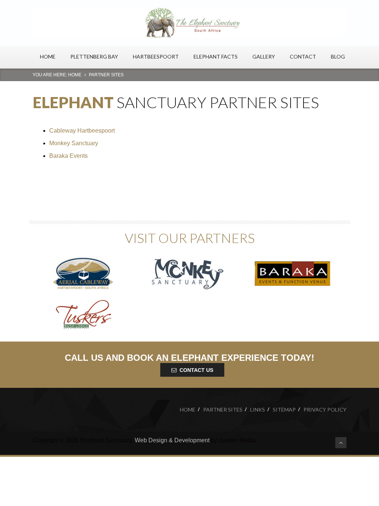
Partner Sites (222, 409)
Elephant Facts (216, 56)
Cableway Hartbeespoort (82, 130)
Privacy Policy (324, 409)
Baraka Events (69, 156)
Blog (338, 56)
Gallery (263, 56)
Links (257, 409)
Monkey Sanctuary (73, 143)
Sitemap (284, 409)
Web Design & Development (172, 440)
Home (48, 56)
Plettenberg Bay (94, 56)
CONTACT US (196, 370)
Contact (303, 56)
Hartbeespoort (156, 56)
